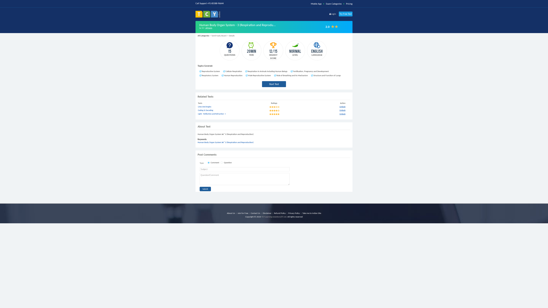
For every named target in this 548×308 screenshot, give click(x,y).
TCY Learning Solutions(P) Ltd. (274, 216)
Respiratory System (210, 75)
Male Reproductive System (259, 75)
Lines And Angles (204, 107)
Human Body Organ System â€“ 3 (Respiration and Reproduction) (226, 142)
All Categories (203, 35)
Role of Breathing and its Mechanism (292, 75)
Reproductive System (211, 71)
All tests (208, 28)
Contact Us (255, 213)
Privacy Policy (294, 213)
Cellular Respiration (234, 71)
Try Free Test (346, 13)
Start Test (274, 84)
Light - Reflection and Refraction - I (212, 114)
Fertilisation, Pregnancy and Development (311, 71)
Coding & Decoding (205, 110)
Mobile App (316, 3)
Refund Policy (280, 213)
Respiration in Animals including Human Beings (267, 71)
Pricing (349, 3)
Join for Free (243, 213)
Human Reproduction (233, 75)
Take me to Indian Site (311, 213)
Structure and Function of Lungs (327, 75)
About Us (231, 213)
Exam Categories (334, 3)
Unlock (342, 106)
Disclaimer (267, 213)
